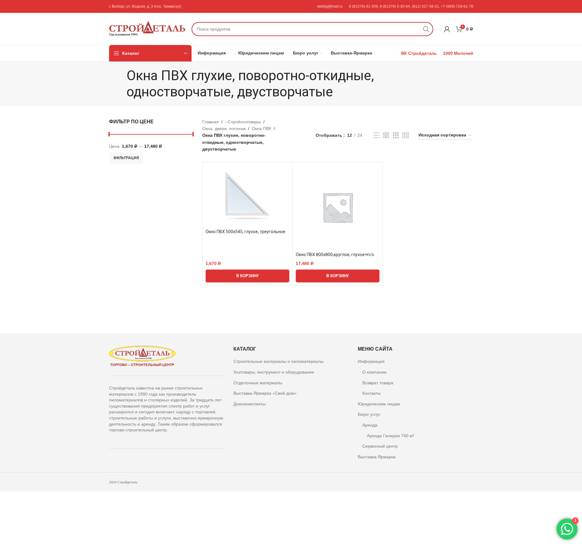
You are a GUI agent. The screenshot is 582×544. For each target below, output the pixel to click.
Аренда (369, 425)
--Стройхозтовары (243, 121)
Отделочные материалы (257, 382)
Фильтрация (126, 158)
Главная (210, 121)
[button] (247, 276)
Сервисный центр (380, 446)
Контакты (371, 393)
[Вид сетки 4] (405, 135)
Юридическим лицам (379, 403)
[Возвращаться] (118, 84)
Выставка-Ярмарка (377, 456)
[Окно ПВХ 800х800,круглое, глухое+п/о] (337, 207)
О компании (374, 372)
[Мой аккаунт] (447, 29)
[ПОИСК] (426, 29)
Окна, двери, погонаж (224, 128)
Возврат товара (377, 382)
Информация (371, 361)
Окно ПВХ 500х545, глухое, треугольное (245, 231)
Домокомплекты (249, 403)
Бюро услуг (369, 414)
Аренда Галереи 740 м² (390, 435)
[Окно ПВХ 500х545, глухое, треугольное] (247, 195)
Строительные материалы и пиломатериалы (278, 361)
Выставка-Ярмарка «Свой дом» (265, 393)
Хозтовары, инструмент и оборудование (273, 372)
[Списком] (376, 135)
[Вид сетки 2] (386, 135)
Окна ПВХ (261, 128)
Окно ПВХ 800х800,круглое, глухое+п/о (335, 254)
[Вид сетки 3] (396, 135)
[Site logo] (147, 28)
